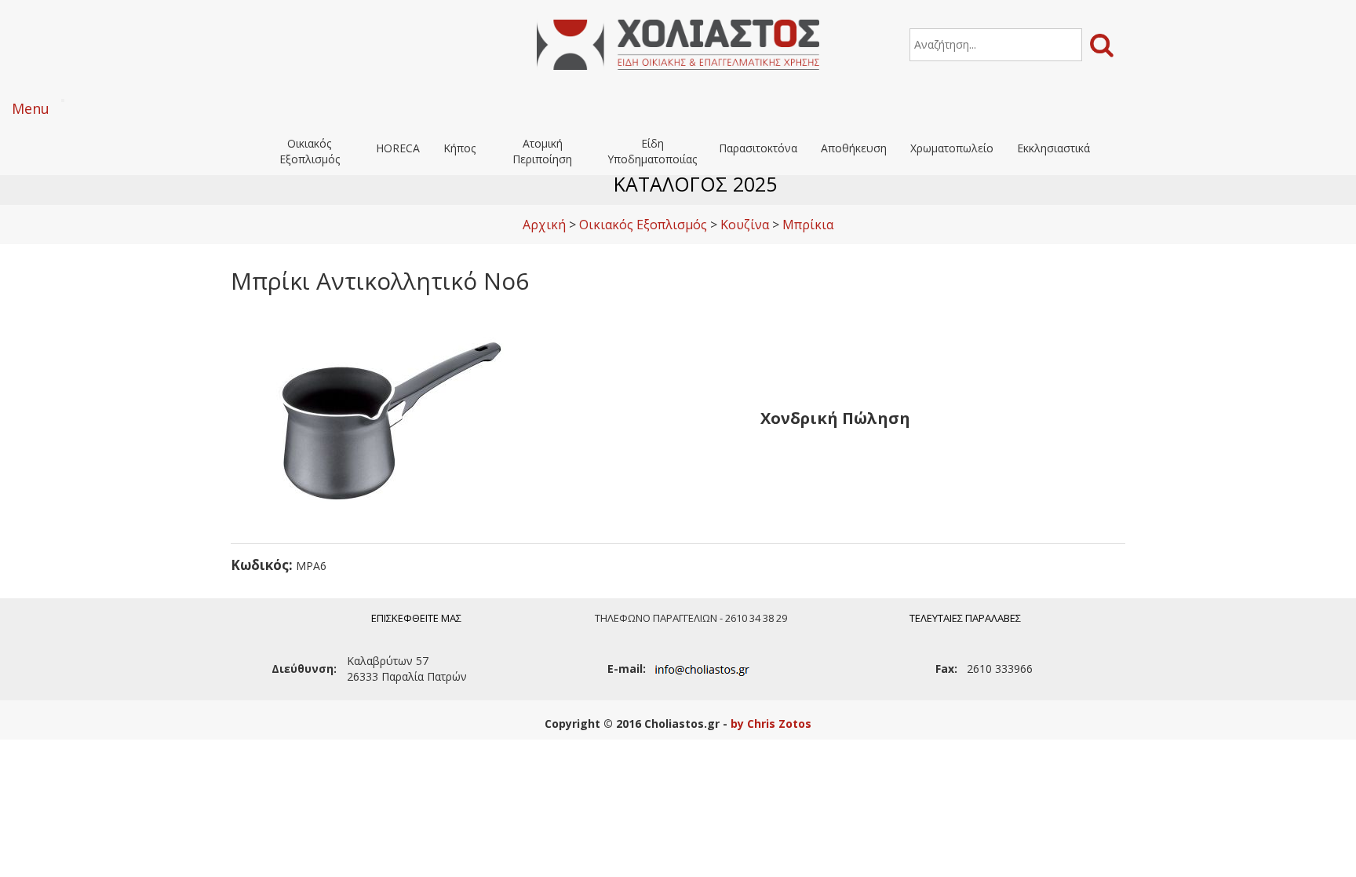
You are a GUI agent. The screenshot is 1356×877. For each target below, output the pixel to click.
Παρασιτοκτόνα (758, 148)
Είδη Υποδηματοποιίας (652, 151)
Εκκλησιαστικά (1053, 148)
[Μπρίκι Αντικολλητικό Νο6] (387, 416)
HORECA (398, 148)
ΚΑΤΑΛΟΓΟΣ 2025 (695, 183)
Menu (30, 108)
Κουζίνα (744, 224)
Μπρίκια (807, 224)
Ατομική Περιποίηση (542, 151)
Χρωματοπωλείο (951, 148)
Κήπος (459, 148)
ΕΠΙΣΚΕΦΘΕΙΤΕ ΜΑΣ (416, 618)
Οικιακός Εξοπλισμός (309, 151)
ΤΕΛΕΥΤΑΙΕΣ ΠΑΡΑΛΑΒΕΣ (965, 618)
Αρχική (544, 224)
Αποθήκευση (854, 148)
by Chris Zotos (771, 723)
